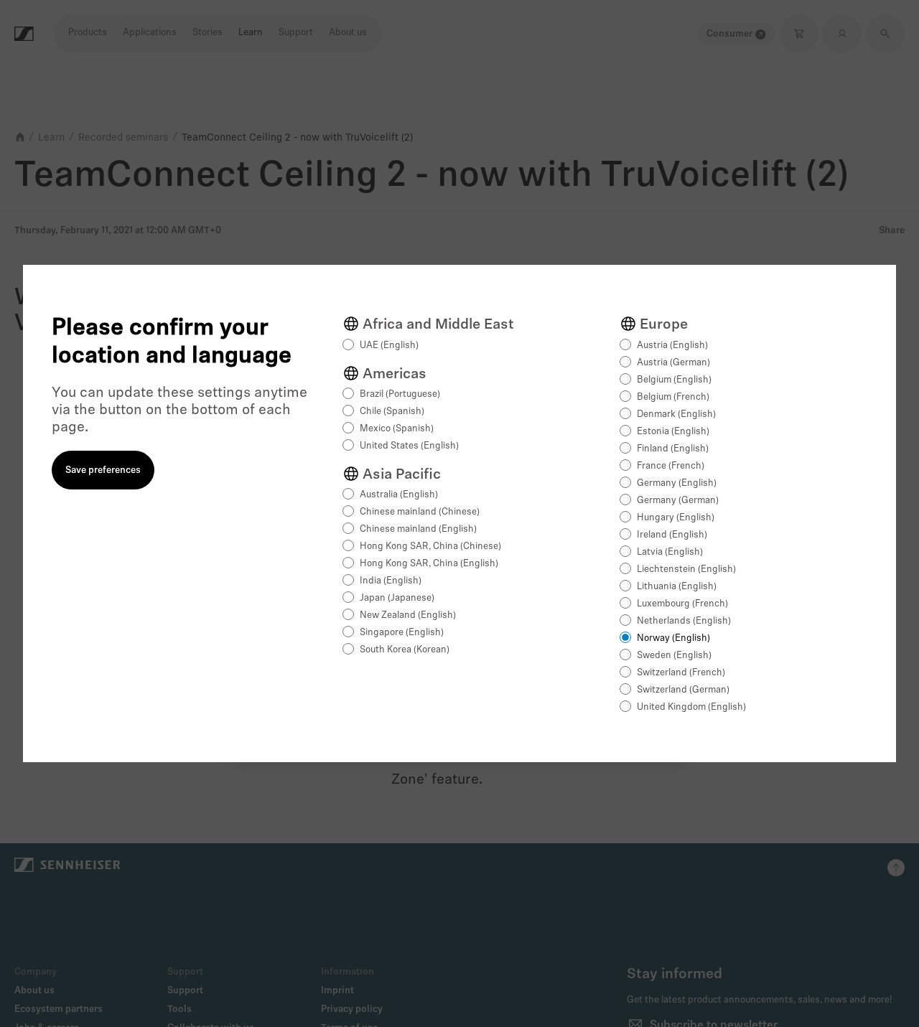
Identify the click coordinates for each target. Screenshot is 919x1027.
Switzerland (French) (681, 672)
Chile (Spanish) (392, 411)
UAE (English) (389, 345)
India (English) (390, 581)
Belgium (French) (673, 397)
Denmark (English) (676, 414)
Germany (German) (678, 500)
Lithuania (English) (677, 586)
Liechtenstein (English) (686, 569)
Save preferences (103, 470)
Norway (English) (673, 638)
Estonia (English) (673, 431)
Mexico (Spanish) (397, 428)
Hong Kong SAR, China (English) (429, 563)
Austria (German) (673, 362)
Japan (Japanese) (397, 598)
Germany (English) (677, 483)
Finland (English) (673, 449)
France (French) (670, 466)
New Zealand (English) (408, 615)
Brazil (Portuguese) (400, 394)
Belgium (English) (674, 380)
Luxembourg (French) (682, 604)
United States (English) (409, 446)
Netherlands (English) (684, 621)
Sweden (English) (674, 655)
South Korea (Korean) (404, 650)
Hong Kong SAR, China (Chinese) (430, 546)
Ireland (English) (672, 535)
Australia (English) (399, 495)
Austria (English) (672, 345)
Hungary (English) (675, 517)
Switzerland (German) (683, 690)
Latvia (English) (670, 552)
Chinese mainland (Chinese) (420, 512)
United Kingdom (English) (691, 707)
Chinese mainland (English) (418, 529)
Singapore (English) (402, 632)
